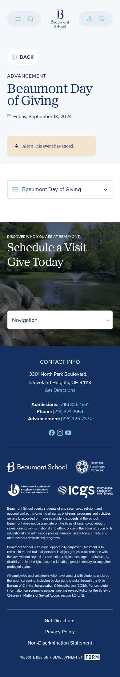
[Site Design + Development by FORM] (60, 657)
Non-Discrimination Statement (60, 642)
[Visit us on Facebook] (52, 433)
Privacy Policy (60, 631)
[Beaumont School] (60, 19)
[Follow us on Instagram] (60, 433)
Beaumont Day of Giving (51, 189)
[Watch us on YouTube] (68, 433)
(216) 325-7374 (76, 418)
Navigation (25, 320)
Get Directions (60, 390)
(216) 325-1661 (74, 404)
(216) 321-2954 (68, 411)
